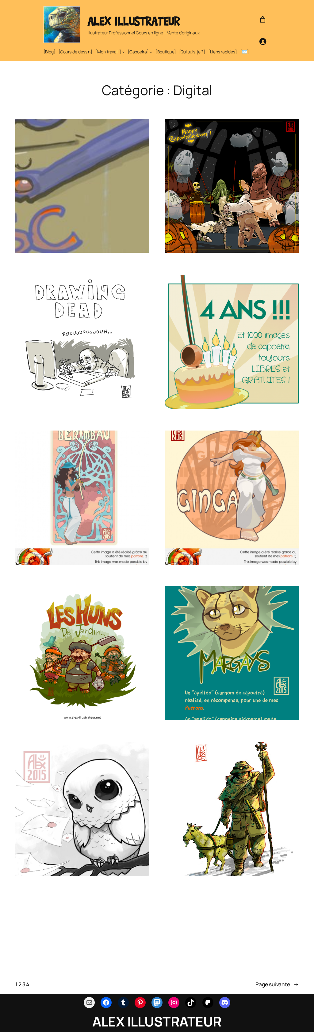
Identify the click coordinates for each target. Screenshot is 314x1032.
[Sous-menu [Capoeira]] (151, 52)
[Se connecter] (263, 41)
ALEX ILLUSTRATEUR (134, 21)
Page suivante (277, 984)
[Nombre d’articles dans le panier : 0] (263, 20)
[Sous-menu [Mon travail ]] (123, 52)
